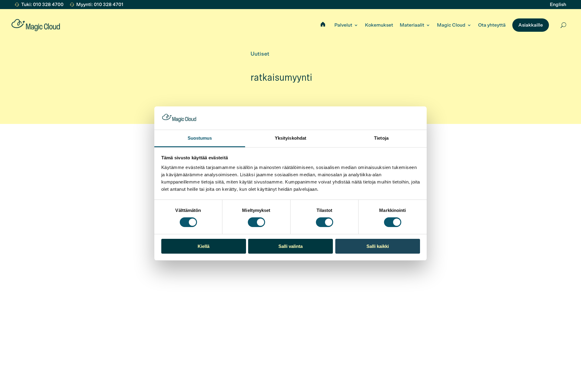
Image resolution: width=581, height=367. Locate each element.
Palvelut (343, 25)
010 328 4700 (119, 293)
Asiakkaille (530, 25)
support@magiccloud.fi (128, 301)
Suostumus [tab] (200, 138)
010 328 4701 (42, 293)
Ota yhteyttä (492, 25)
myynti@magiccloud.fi (51, 301)
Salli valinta (290, 246)
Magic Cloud (451, 25)
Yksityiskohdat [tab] (290, 138)
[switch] (256, 222)
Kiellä (203, 246)
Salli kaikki (377, 246)
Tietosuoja (310, 347)
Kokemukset (379, 25)
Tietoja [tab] (381, 138)
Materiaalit (412, 25)
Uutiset (260, 54)
